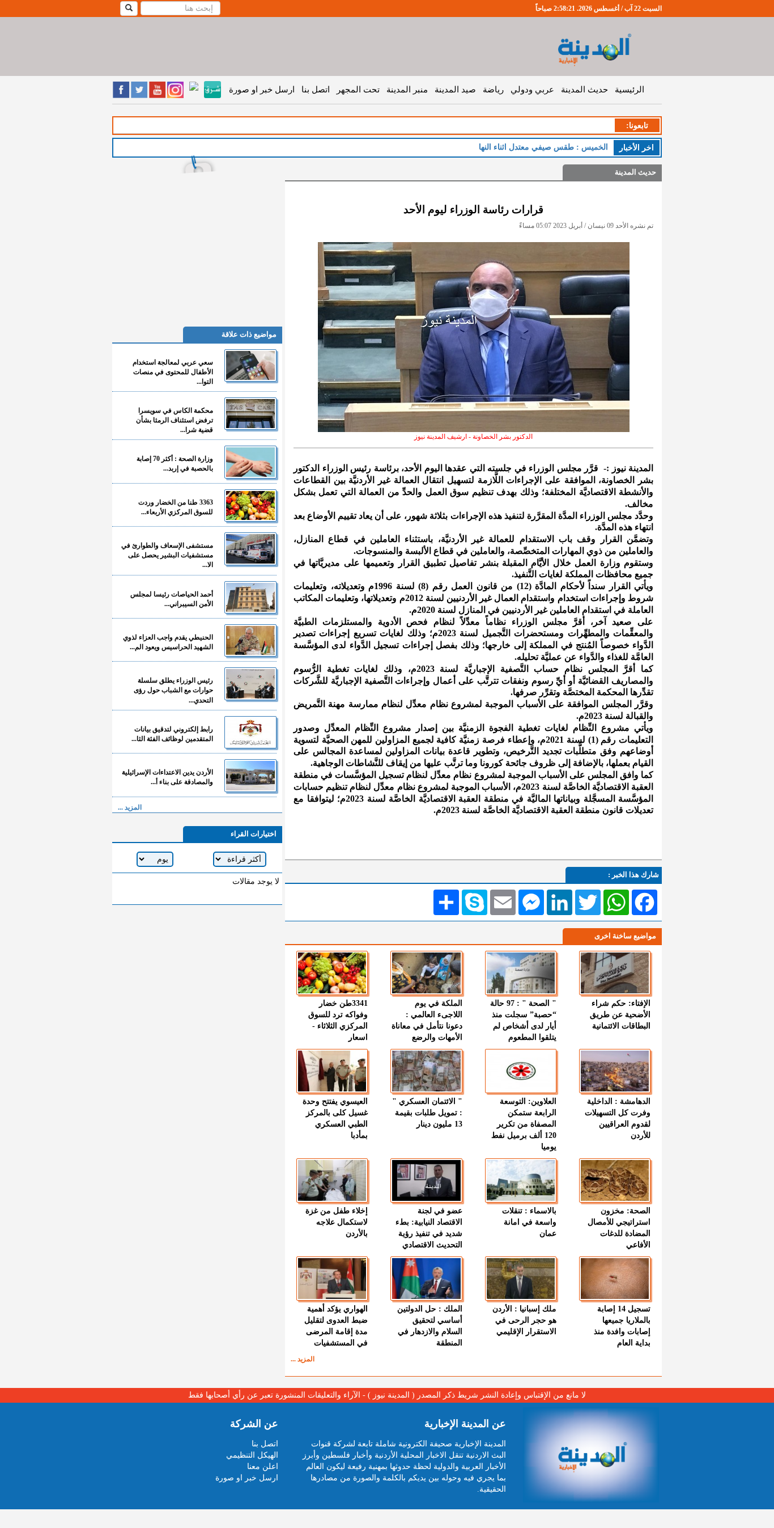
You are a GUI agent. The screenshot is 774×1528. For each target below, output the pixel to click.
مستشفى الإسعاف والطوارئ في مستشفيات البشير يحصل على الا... (167, 555)
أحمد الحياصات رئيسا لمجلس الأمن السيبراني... (171, 599)
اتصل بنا (315, 89)
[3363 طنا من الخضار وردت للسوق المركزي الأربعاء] (250, 505)
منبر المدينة (407, 89)
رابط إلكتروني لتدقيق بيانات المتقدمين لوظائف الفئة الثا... (172, 734)
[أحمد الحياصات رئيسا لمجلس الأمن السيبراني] (250, 597)
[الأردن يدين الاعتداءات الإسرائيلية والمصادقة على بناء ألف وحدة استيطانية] (250, 775)
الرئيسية (629, 89)
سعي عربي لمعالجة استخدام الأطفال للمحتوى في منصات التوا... (173, 372)
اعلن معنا (262, 1466)
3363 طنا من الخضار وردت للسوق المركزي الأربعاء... (175, 507)
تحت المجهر (358, 89)
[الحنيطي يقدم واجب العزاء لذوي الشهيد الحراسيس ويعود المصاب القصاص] (250, 640)
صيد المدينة (455, 89)
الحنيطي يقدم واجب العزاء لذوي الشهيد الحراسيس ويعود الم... (168, 642)
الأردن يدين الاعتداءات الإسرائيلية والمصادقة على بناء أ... (167, 777)
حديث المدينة (584, 89)
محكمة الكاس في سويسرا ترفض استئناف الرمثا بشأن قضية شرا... (174, 420)
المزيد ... (302, 1359)
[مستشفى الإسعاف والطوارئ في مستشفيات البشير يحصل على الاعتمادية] (250, 548)
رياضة (493, 89)
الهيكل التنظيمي (252, 1455)
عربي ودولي (532, 89)
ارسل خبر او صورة (262, 89)
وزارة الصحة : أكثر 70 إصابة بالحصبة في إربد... (175, 463)
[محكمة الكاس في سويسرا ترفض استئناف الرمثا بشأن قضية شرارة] (250, 413)
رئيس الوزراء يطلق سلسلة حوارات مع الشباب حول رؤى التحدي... (173, 690)
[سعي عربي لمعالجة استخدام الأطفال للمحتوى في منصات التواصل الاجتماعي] (250, 365)
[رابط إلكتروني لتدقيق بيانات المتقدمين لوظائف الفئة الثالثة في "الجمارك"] (250, 732)
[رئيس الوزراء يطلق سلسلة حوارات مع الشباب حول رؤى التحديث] (250, 683)
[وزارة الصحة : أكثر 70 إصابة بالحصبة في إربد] (250, 462)
